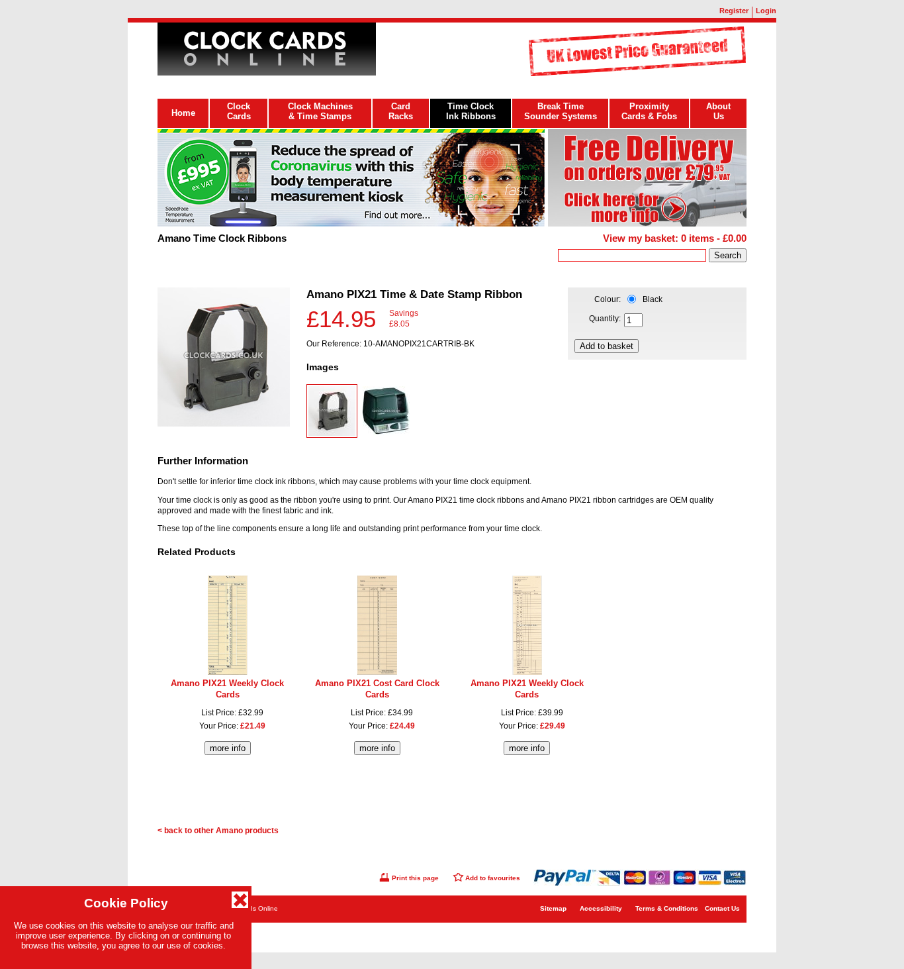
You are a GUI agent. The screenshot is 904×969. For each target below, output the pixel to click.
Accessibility (601, 908)
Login (766, 11)
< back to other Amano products (218, 831)
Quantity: (605, 319)
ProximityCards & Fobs (649, 111)
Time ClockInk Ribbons (471, 111)
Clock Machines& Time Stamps (320, 111)
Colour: (607, 299)
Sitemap (553, 908)
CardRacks (400, 111)
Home (183, 113)
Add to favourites (492, 878)
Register (733, 11)
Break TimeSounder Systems (560, 111)
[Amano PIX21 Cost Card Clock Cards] (377, 672)
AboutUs (718, 111)
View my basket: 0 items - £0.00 (674, 238)
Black (652, 299)
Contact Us (722, 908)
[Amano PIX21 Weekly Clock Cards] (228, 672)
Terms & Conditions (666, 908)
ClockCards (239, 111)
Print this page (415, 878)
